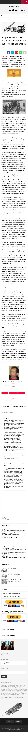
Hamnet (3, 529)
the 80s (8, 689)
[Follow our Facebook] (22, 2)
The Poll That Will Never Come (9, 537)
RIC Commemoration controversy (17, 392)
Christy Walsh (7, 464)
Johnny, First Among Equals (14, 574)
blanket (20, 686)
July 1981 (4, 518)
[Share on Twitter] (12, 52)
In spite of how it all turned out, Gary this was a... (13, 557)
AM (4, 456)
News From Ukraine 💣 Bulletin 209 (10, 534)
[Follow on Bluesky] (26, 2)
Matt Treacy (5, 392)
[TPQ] (14, 11)
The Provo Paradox (12, 568)
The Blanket (4, 517)
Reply (23, 418)
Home (3, 515)
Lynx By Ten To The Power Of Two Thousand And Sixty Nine (15, 580)
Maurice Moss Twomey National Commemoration (14, 536)
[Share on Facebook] (8, 52)
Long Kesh (8, 686)
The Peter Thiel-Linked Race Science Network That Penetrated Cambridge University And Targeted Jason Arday (13, 532)
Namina (14, 728)
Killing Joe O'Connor (7, 520)
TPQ (11, 728)
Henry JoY (6, 418)
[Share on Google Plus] (16, 52)
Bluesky (12, 629)
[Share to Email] (24, 52)
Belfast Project (8, 697)
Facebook (12, 635)
